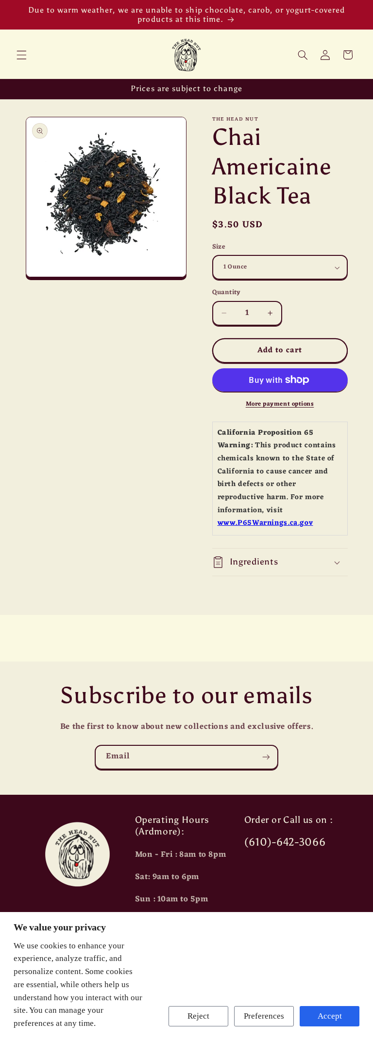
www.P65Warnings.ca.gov (265, 523)
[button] (21, 55)
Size (219, 247)
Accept (330, 1016)
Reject (198, 1016)
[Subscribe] (266, 757)
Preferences (264, 1016)
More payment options (280, 404)
